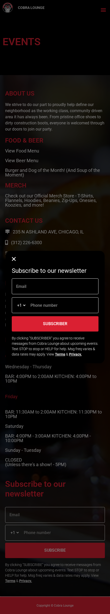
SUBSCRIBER (55, 323)
